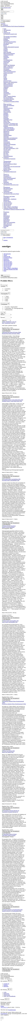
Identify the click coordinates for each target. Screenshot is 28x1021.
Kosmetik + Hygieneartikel (11, 306)
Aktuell (5, 255)
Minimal (6, 314)
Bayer (6, 290)
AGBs (4, 992)
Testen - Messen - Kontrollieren (10, 268)
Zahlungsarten (6, 995)
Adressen (16, 26)
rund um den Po (7, 266)
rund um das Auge (7, 261)
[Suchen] (2, 13)
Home (4, 270)
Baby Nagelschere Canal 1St (8, 323)
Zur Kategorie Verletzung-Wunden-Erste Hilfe (13, 209)
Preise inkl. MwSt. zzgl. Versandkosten (11, 329)
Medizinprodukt (8, 309)
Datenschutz (6, 993)
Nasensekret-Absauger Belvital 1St (10, 812)
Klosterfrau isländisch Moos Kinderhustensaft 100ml (14, 704)
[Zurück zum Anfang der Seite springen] (2, 1018)
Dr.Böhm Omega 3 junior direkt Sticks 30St (12, 401)
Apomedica (7, 288)
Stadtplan (5, 985)
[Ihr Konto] (2, 18)
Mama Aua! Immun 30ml (7, 752)
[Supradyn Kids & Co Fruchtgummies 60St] (12, 909)
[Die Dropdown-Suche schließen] (5, 13)
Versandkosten (4, 1013)
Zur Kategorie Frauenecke (9, 158)
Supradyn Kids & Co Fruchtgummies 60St (11, 911)
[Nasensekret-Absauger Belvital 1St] (10, 810)
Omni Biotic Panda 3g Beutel (8, 835)
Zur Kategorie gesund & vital (10, 34)
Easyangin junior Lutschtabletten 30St (10, 480)
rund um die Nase (7, 265)
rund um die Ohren (7, 264)
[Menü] (2, 9)
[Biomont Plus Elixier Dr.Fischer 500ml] (11, 332)
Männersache (6, 260)
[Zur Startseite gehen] (6, 7)
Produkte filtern (6, 276)
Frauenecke (6, 259)
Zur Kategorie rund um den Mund (11, 193)
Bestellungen (21, 26)
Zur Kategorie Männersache (9, 171)
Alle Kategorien (7, 253)
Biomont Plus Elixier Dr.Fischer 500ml (11, 333)
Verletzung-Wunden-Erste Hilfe (10, 269)
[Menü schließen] (4, 35)
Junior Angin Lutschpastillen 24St (9, 622)
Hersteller (3, 286)
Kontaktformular (12, 1009)
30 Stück (7, 297)
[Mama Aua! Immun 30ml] (8, 750)
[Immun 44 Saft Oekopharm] (9, 526)
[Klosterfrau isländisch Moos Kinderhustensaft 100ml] (14, 702)
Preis (2, 313)
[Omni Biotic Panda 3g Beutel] (9, 834)
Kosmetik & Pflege (7, 257)
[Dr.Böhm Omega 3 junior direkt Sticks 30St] (12, 399)
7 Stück (7, 296)
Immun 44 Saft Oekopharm (8, 527)
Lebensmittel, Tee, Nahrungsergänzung (14, 308)
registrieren (5, 25)
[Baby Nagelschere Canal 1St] (9, 321)
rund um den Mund (7, 263)
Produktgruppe (4, 304)
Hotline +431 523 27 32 (4, 1006)
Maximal (6, 317)
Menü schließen (6, 21)
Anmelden (3, 23)
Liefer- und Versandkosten (9, 996)
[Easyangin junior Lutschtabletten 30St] (11, 479)
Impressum (5, 986)
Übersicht (3, 26)
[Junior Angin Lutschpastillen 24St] (10, 620)
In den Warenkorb (6, 330)
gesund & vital (6, 256)
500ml (6, 300)
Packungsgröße (4, 293)
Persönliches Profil (9, 26)
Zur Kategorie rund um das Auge (10, 184)
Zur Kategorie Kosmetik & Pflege (11, 101)
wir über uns (6, 983)
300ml (6, 299)
